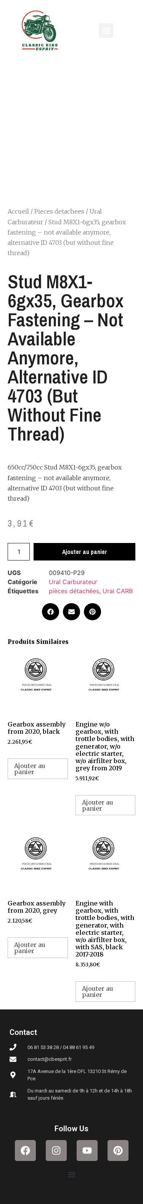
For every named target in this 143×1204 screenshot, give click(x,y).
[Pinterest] (118, 1150)
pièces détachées (74, 591)
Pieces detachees (59, 211)
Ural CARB (118, 591)
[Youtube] (87, 1150)
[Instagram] (56, 1150)
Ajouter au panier (84, 552)
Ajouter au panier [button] (29, 769)
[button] (106, 30)
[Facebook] (25, 1150)
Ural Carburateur (73, 582)
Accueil (18, 211)
